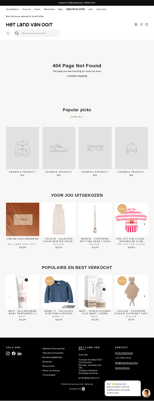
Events (37, 9)
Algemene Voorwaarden (53, 348)
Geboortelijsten (75, 9)
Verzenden (47, 361)
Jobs (90, 9)
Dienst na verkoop (51, 370)
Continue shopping (77, 75)
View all (77, 117)
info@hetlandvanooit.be (126, 362)
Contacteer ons (122, 367)
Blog (60, 9)
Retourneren (48, 366)
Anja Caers (101, 9)
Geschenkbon (12, 9)
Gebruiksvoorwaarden (53, 353)
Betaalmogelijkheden (52, 357)
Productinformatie (124, 353)
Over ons (26, 9)
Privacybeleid (48, 375)
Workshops (49, 9)
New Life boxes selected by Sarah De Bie (25, 16)
